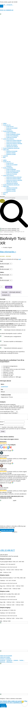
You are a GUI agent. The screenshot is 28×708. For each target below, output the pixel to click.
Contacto (5, 155)
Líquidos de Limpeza (11, 145)
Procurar (2, 196)
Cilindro (2, 272)
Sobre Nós (6, 149)
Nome (2, 422)
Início (1, 231)
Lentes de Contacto (8, 139)
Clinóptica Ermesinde (11, 151)
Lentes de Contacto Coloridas (14, 143)
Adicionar (8, 287)
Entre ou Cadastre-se (6, 10)
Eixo (1, 278)
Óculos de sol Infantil (11, 128)
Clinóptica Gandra (10, 152)
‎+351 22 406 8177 (7, 550)
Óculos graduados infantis (13, 134)
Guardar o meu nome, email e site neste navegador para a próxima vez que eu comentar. (13, 427)
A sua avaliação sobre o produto (9, 413)
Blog (4, 157)
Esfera (2, 266)
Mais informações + (8, 252)
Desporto (8, 129)
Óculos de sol (6, 125)
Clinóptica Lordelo (11, 154)
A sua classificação (5, 411)
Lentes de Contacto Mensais (14, 140)
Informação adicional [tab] (14, 292)
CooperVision (4, 386)
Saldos (5, 123)
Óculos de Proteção (11, 137)
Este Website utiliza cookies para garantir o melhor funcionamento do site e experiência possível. (13, 701)
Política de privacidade (6, 655)
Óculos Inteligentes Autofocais (11, 148)
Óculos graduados (8, 131)
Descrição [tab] (4, 292)
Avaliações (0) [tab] (5, 295)
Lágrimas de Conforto (12, 146)
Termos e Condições (5, 658)
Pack (1, 261)
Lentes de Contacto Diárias (13, 142)
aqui (19, 259)
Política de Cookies (5, 657)
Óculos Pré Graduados (12, 135)
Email (2, 424)
